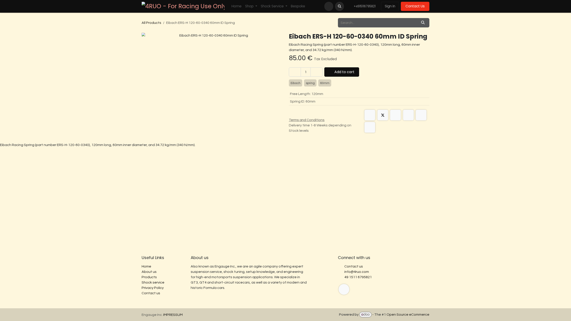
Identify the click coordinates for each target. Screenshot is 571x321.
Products (149, 277)
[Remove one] (295, 72)
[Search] (422, 22)
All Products (151, 23)
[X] (382, 115)
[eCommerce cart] (328, 6)
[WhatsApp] (408, 115)
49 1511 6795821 (358, 277)
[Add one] (316, 72)
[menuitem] (236, 6)
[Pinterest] (421, 115)
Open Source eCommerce (408, 314)
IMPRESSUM (173, 315)
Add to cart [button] (343, 71)
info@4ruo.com (356, 272)
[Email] (369, 127)
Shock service (153, 282)
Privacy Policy (153, 288)
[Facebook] (369, 115)
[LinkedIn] (395, 115)
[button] (339, 6)
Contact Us (415, 6)
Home (146, 266)
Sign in (390, 6)
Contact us (151, 293)
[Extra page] (344, 289)
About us (149, 272)
